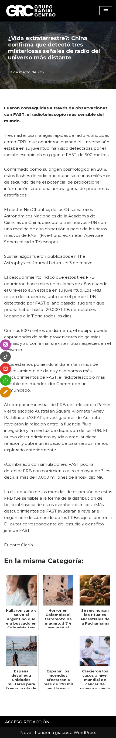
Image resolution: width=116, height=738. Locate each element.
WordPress (85, 732)
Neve (25, 732)
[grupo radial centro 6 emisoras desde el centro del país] (31, 11)
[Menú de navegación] (105, 10)
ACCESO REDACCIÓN (27, 721)
